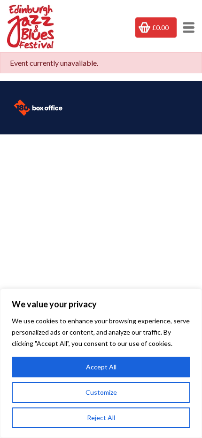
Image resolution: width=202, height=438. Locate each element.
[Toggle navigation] (186, 27)
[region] (101, 363)
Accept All (101, 367)
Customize (101, 392)
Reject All (101, 418)
